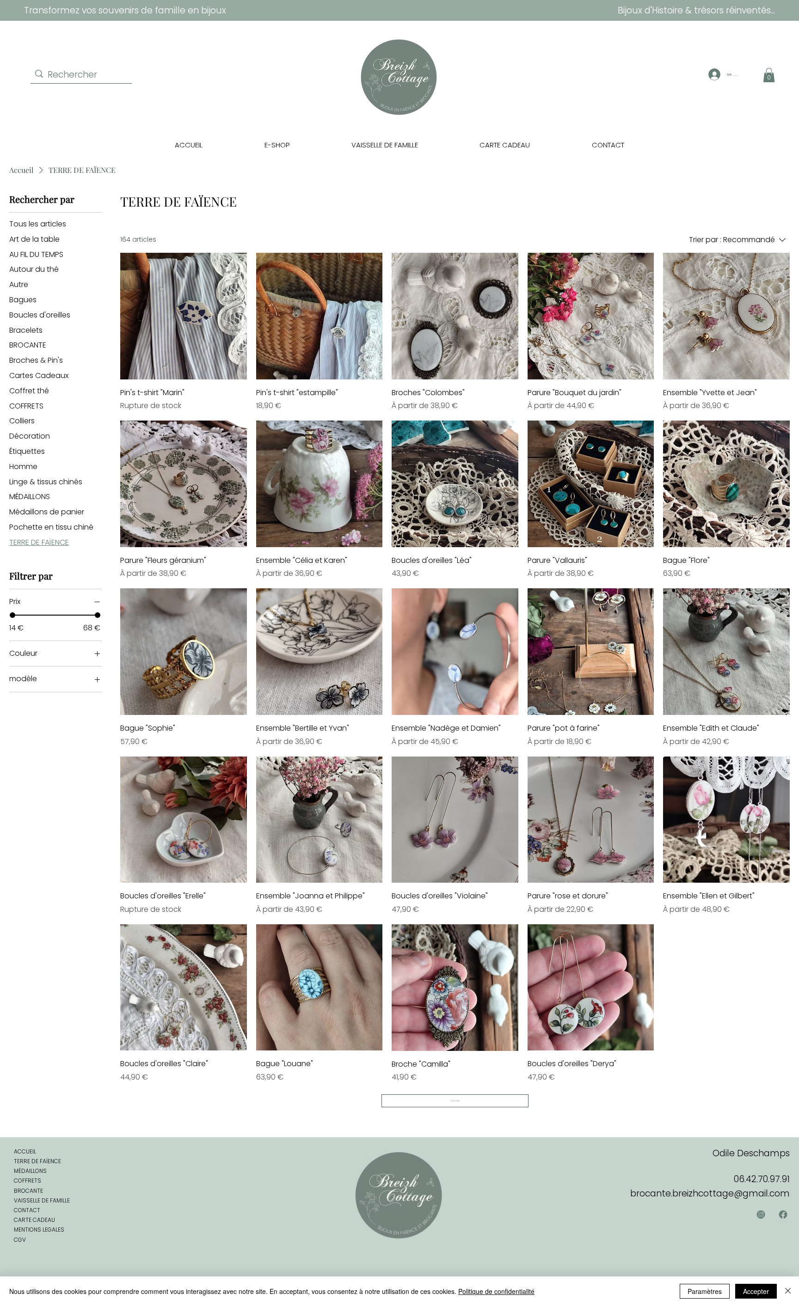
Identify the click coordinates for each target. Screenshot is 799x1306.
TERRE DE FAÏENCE (37, 1161)
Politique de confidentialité (496, 1291)
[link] (769, 75)
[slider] (12, 615)
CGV (20, 1240)
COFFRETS (27, 1180)
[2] (783, 1214)
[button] (277, 144)
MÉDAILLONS (30, 1171)
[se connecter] (713, 74)
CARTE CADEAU (34, 1220)
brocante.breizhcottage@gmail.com (710, 1193)
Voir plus (455, 1100)
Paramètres (705, 1291)
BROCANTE (28, 1191)
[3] (761, 1214)
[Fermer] (787, 1291)
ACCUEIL (25, 1151)
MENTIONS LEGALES (39, 1229)
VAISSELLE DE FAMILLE (42, 1200)
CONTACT (27, 1210)
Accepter (756, 1291)
